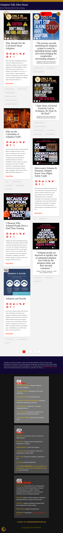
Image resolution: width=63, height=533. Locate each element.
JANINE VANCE (21, 406)
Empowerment (20, 185)
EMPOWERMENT (21, 447)
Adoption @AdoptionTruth (32, 509)
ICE (35, 218)
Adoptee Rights (21, 89)
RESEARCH (19, 441)
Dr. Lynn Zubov (9, 339)
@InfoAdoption (32, 505)
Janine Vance (49, 277)
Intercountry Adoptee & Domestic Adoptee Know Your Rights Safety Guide (46, 172)
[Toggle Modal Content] (58, 14)
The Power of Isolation (30, 456)
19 (35, 351)
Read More (9, 83)
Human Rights (51, 68)
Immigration (42, 218)
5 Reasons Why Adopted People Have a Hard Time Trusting (17, 226)
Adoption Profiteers (11, 100)
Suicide (7, 343)
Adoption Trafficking (11, 104)
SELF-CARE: (20, 456)
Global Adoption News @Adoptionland (33, 486)
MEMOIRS (19, 436)
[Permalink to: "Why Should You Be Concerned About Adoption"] (17, 26)
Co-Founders (50, 130)
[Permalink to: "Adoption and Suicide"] (17, 282)
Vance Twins (8, 189)
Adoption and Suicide (16, 298)
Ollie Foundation (22, 339)
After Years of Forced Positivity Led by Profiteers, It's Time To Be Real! (46, 109)
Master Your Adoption (33, 447)
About (7, 181)
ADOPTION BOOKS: (23, 391)
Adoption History (10, 92)
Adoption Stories (28, 453)
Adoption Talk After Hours (35, 499)
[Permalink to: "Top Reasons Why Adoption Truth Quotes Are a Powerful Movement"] (46, 89)
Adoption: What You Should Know (33, 441)
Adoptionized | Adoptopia (23, 443)
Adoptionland (20, 453)
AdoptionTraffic (40, 503)
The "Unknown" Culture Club (35, 451)
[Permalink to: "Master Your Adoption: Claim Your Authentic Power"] (46, 236)
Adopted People (9, 89)
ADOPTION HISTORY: (23, 385)
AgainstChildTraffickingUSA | (26, 492)
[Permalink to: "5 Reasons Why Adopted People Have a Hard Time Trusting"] (17, 206)
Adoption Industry (10, 96)
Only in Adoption (39, 71)
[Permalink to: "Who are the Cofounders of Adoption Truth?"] (17, 118)
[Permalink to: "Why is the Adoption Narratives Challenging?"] (46, 26)
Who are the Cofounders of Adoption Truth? (13, 134)
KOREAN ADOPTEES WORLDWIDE (27, 400)
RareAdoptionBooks (32, 488)
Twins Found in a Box (29, 436)
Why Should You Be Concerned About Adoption (15, 46)
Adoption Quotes (39, 68)
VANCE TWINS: (21, 412)
